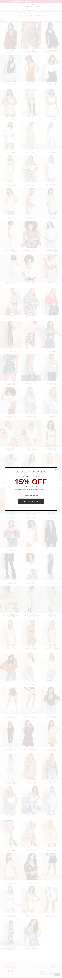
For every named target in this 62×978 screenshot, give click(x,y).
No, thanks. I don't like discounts (31, 507)
